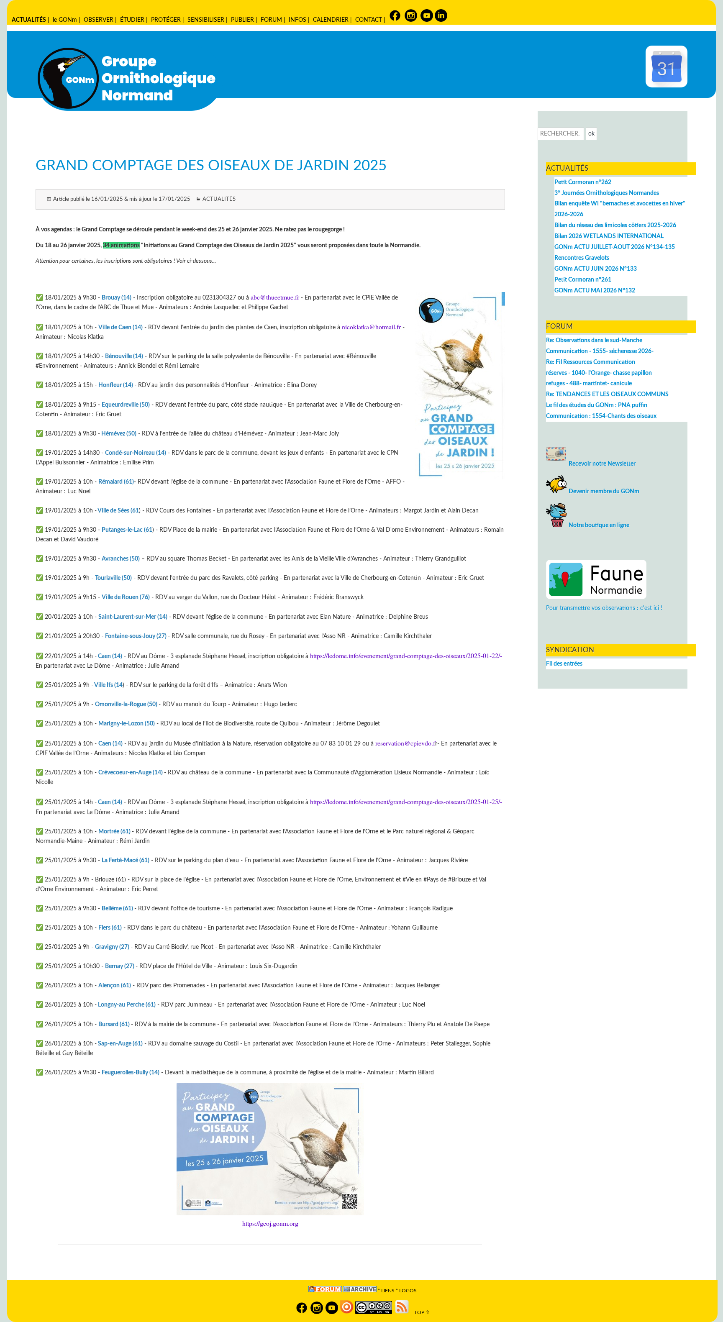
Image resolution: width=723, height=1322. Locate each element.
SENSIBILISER (205, 20)
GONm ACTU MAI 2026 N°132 (594, 290)
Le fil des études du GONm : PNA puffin (596, 405)
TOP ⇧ (420, 1312)
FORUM (271, 20)
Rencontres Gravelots (581, 258)
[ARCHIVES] (360, 1291)
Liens (388, 1291)
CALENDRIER (331, 20)
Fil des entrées (564, 664)
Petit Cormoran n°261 (582, 280)
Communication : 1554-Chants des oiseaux (601, 416)
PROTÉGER (166, 20)
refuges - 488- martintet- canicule (589, 383)
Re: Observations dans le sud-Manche (594, 340)
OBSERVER (98, 20)
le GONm (65, 20)
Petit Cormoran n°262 (582, 182)
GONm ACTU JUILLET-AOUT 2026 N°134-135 (614, 247)
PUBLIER (242, 20)
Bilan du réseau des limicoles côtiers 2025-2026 (615, 225)
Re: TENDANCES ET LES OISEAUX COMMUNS (607, 394)
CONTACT (368, 20)
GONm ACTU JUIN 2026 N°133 (595, 269)
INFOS (297, 20)
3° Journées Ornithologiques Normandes (606, 193)
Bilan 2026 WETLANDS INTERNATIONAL (609, 236)
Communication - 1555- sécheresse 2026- (600, 351)
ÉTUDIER (132, 20)
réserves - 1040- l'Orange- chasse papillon (599, 373)
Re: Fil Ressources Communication (590, 362)
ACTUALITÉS (29, 20)
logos (408, 1291)
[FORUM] (325, 1291)
